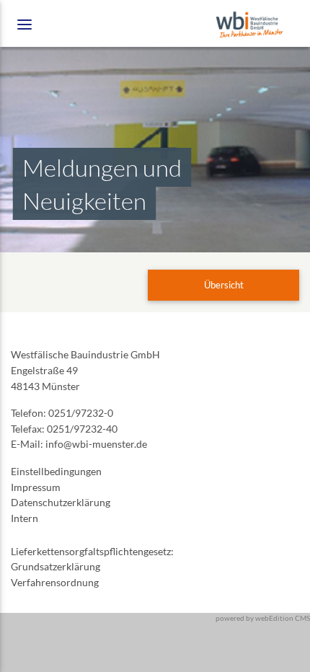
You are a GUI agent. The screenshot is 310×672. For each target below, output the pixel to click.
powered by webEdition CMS (263, 618)
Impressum (36, 487)
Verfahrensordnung (55, 582)
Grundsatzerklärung (55, 566)
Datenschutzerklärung (60, 502)
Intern (24, 518)
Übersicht (224, 285)
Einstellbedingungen (56, 471)
